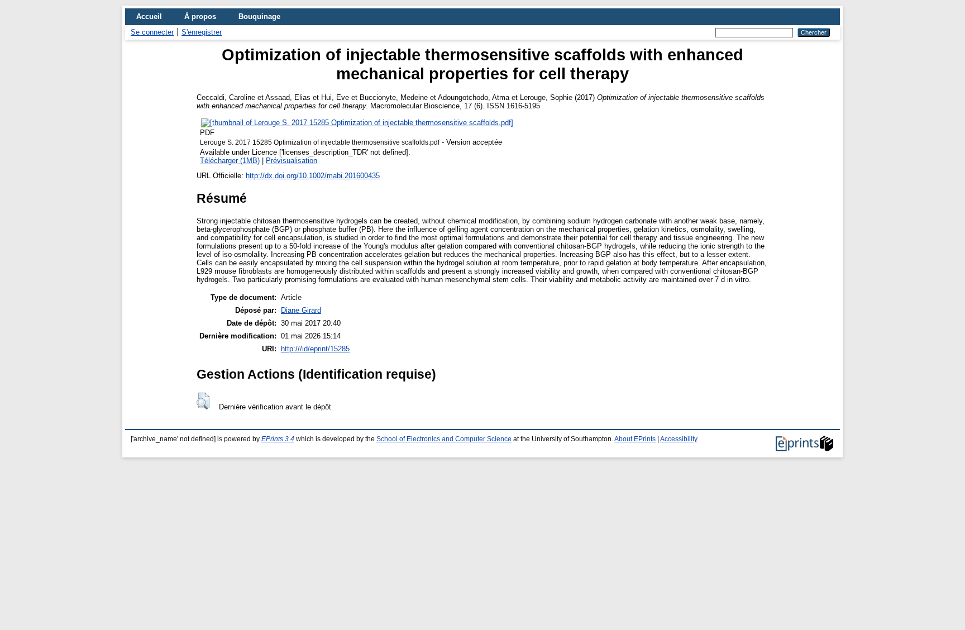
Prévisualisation (291, 160)
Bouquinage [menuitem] (259, 16)
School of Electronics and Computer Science (444, 439)
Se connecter (152, 32)
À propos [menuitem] (200, 16)
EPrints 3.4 (277, 439)
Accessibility (679, 439)
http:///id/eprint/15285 (315, 349)
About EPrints (635, 439)
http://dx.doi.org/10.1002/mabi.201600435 (313, 175)
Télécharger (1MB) (230, 160)
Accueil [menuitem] (149, 16)
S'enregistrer (201, 32)
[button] (203, 401)
